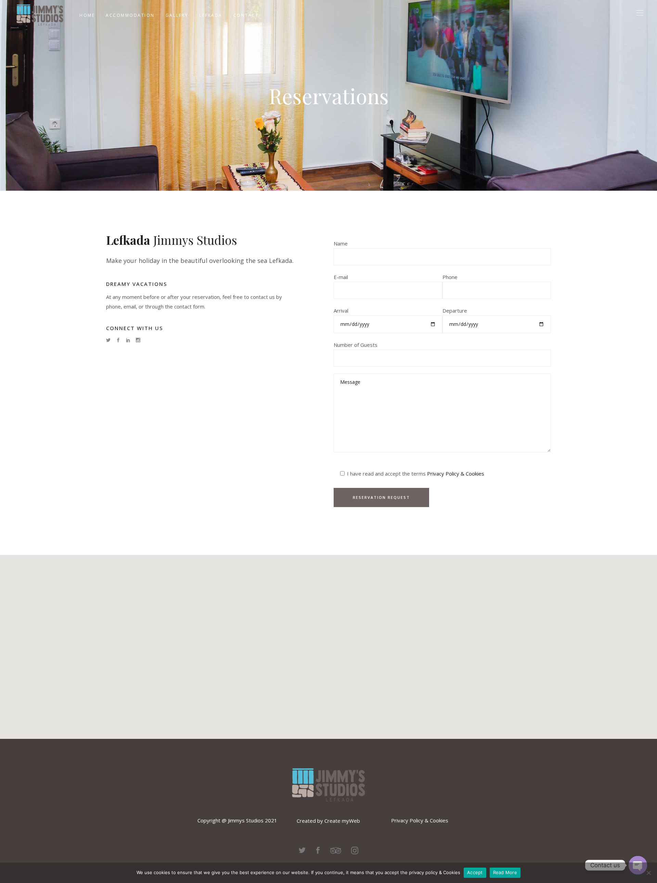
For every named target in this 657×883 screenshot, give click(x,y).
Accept (475, 872)
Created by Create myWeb (328, 820)
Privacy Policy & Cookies (455, 473)
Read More (505, 872)
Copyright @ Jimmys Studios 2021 (237, 820)
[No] (648, 872)
